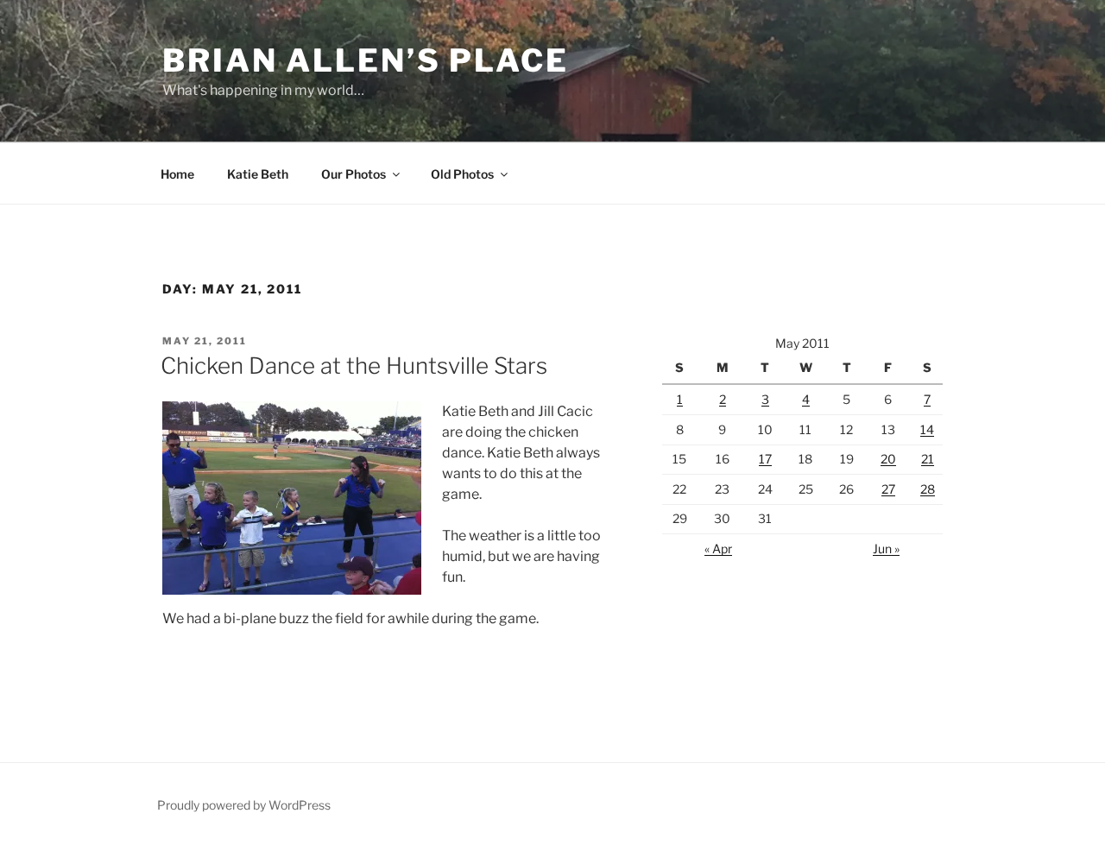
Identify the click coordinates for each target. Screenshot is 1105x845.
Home (177, 174)
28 (927, 489)
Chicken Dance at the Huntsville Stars (354, 365)
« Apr (718, 548)
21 (927, 458)
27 (888, 489)
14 (927, 429)
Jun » (886, 548)
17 (765, 458)
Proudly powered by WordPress (244, 805)
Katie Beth (257, 174)
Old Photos (462, 174)
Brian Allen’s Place (365, 60)
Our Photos (353, 174)
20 (888, 458)
